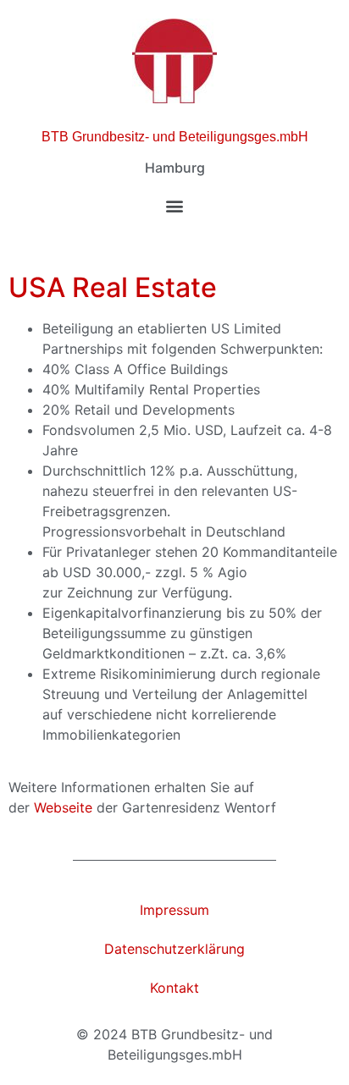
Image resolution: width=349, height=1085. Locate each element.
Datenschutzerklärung (174, 948)
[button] (175, 205)
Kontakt (174, 987)
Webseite (63, 807)
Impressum (174, 909)
